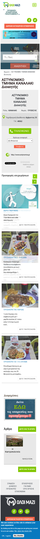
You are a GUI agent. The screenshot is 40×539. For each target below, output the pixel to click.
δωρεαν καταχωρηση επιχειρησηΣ (20, 26)
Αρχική (6, 72)
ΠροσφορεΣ (11, 489)
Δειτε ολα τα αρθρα (27, 429)
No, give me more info (23, 531)
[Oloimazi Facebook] (29, 20)
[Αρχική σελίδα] (20, 505)
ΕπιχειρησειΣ (27, 484)
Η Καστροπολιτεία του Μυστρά (12, 450)
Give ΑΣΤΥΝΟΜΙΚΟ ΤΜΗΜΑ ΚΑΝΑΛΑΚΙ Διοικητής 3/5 (25, 162)
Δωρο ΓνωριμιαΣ (11, 211)
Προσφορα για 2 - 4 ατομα (15, 257)
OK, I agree (6, 535)
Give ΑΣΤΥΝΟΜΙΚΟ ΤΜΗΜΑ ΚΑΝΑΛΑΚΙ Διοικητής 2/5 (23, 162)
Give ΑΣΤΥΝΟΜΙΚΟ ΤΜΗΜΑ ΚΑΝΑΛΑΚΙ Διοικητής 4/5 (27, 162)
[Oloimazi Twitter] (35, 20)
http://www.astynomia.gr (20, 155)
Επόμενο (35, 182)
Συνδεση (11, 484)
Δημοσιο (13, 486)
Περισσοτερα (27, 459)
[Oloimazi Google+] (27, 513)
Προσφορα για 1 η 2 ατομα (15, 362)
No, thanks (18, 536)
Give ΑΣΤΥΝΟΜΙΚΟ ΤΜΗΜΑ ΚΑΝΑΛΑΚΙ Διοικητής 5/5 (29, 162)
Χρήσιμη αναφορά (20, 138)
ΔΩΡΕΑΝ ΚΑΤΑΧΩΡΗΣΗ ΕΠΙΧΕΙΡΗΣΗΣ (20, 519)
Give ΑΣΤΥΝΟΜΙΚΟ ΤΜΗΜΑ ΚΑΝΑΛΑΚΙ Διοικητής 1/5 (21, 162)
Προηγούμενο (35, 176)
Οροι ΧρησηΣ (28, 489)
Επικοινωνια (20, 491)
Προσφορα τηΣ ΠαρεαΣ (14, 310)
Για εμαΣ (27, 486)
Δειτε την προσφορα (27, 225)
